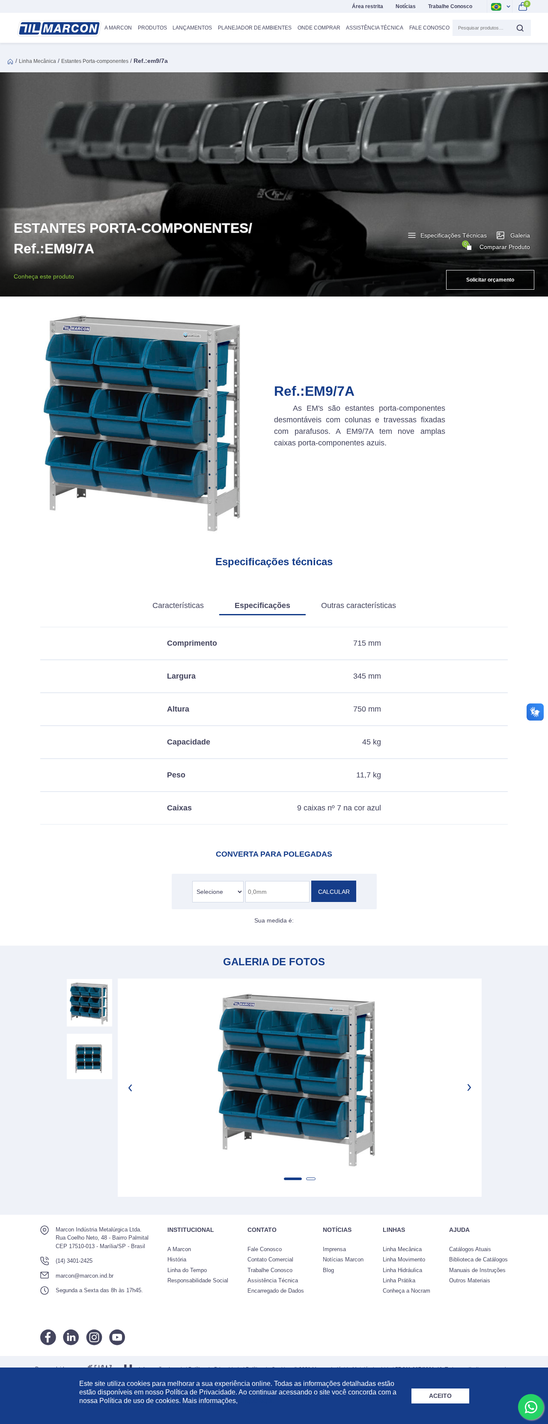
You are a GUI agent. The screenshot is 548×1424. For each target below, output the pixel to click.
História (176, 1259)
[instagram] (94, 1337)
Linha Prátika (399, 1280)
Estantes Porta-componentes (94, 61)
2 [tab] (311, 1179)
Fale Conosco (429, 28)
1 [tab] (293, 1179)
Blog (328, 1270)
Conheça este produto (44, 276)
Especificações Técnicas (453, 235)
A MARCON (118, 28)
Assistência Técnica (374, 28)
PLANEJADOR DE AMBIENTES (255, 28)
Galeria (520, 235)
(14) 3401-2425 (74, 1261)
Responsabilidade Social (197, 1280)
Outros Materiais (469, 1280)
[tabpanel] (300, 1077)
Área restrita (367, 6)
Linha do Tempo (187, 1270)
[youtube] (117, 1337)
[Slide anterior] (131, 1088)
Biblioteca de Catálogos (478, 1259)
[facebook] (48, 1337)
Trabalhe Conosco (450, 6)
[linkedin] (71, 1337)
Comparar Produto (497, 245)
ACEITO (440, 1395)
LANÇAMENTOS (192, 28)
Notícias (406, 6)
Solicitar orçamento (490, 280)
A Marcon (179, 1249)
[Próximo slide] (469, 1088)
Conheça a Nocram (406, 1291)
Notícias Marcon (343, 1259)
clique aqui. (256, 1400)
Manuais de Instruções (477, 1270)
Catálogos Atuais (470, 1249)
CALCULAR (334, 891)
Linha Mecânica (37, 61)
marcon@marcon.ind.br (84, 1276)
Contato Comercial (270, 1259)
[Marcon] (59, 28)
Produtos (152, 28)
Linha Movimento (404, 1259)
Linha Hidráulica (402, 1270)
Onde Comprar (319, 28)
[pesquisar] (520, 28)
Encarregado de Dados (275, 1291)
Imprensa (334, 1249)
